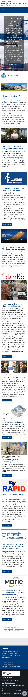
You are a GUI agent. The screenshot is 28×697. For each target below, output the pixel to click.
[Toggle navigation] (3, 10)
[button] (1, 42)
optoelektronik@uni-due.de (13, 667)
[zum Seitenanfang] (24, 693)
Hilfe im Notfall (10, 683)
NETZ (13, 123)
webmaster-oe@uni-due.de (13, 693)
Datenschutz (20, 685)
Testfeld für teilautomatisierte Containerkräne (14, 23)
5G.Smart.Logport (14, 18)
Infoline (15, 680)
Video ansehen (13, 64)
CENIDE (9, 121)
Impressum (8, 685)
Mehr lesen (6, 224)
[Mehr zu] (14, 410)
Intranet (6, 680)
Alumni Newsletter (14, 631)
